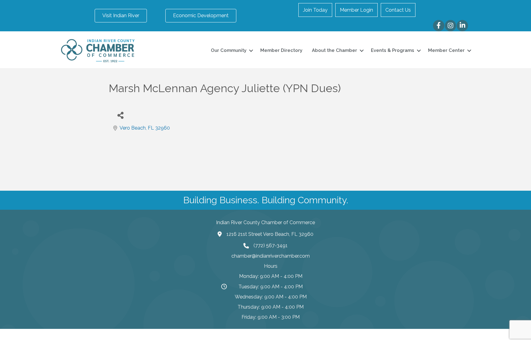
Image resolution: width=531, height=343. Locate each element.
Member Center (446, 50)
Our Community (228, 50)
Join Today (315, 10)
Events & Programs (392, 50)
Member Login (356, 10)
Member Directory (281, 50)
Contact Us (398, 10)
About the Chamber (334, 50)
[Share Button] (120, 115)
